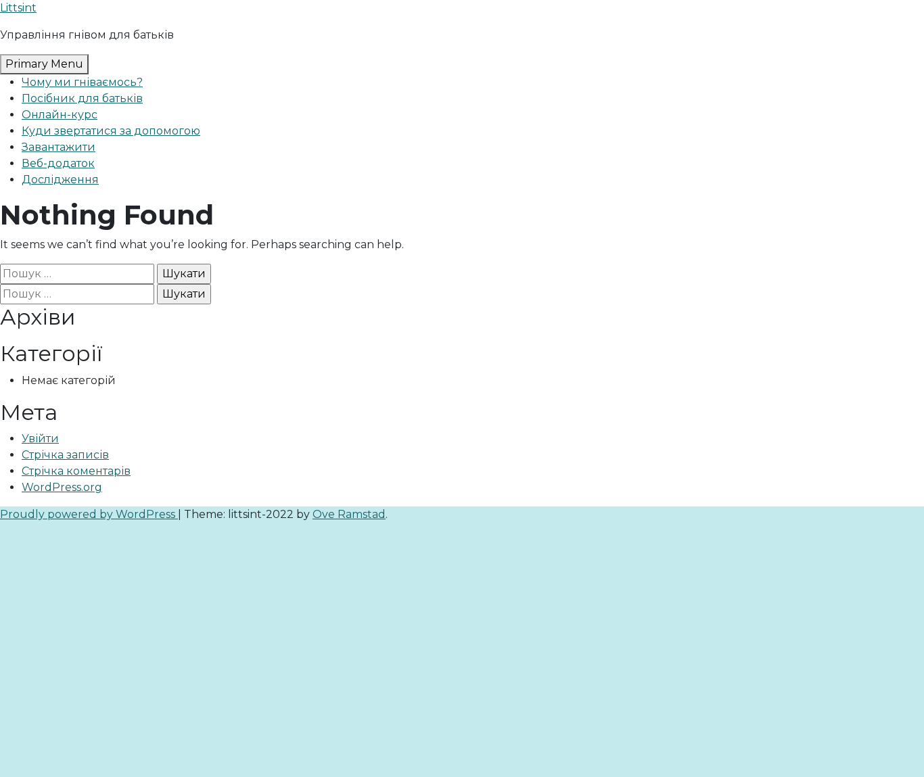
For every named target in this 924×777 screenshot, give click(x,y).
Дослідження (60, 179)
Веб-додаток (58, 163)
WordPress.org (62, 487)
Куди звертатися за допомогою (111, 130)
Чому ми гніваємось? (82, 82)
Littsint (18, 7)
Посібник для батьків (82, 98)
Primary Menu (44, 63)
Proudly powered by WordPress (89, 514)
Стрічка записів (65, 454)
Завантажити (58, 147)
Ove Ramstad (349, 514)
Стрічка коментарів (76, 471)
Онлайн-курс (59, 114)
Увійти (40, 438)
